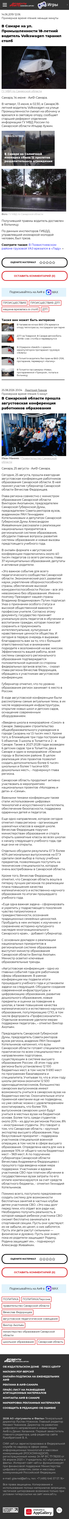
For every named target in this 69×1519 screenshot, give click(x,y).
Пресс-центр (51, 1366)
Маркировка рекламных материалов (31, 1402)
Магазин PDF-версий (18, 1371)
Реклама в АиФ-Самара (20, 1384)
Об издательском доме (21, 1366)
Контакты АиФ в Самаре (21, 1397)
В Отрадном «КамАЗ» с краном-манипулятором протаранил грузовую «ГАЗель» (38, 350)
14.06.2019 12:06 (11, 14)
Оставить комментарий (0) (34, 275)
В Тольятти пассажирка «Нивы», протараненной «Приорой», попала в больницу (37, 372)
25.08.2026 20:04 (12, 390)
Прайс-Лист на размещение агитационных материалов (24, 1391)
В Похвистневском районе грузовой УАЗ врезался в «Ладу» (31, 246)
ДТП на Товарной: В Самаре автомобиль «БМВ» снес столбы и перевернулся (39, 337)
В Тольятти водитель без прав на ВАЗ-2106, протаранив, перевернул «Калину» (40, 360)
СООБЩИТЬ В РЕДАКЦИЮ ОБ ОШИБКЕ (29, 1407)
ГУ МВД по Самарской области (22, 91)
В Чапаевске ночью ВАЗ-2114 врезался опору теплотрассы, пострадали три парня (41, 326)
